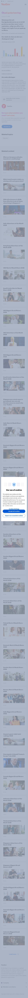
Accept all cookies (14, 511)
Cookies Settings (14, 509)
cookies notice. (9, 505)
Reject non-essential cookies (14, 515)
